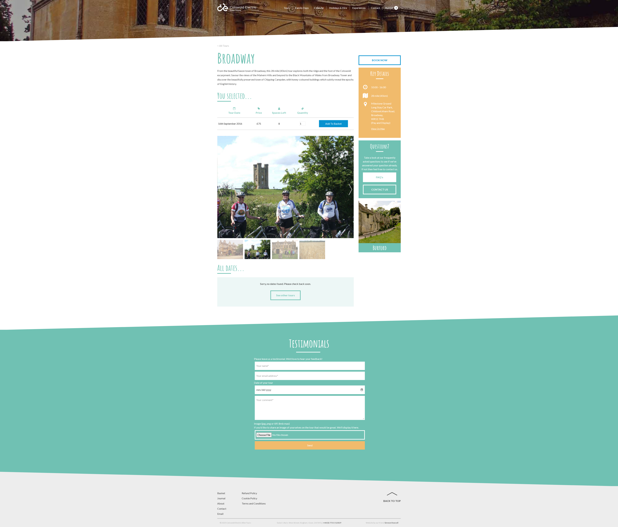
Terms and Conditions (254, 503)
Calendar (319, 7)
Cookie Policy (249, 498)
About (220, 503)
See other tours (285, 295)
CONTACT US (379, 189)
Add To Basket (333, 123)
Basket (391, 7)
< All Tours (223, 45)
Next (349, 190)
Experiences (359, 7)
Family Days (302, 7)
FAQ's (379, 177)
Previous (221, 190)
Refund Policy (249, 493)
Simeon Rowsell (391, 523)
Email (220, 513)
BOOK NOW (379, 60)
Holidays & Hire (338, 7)
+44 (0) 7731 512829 (332, 523)
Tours (287, 7)
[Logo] (236, 7)
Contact (375, 7)
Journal (221, 498)
